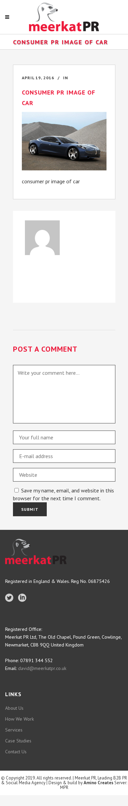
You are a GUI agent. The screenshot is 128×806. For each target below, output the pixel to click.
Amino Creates (98, 783)
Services (14, 730)
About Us (14, 708)
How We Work (19, 719)
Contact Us (16, 752)
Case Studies (18, 741)
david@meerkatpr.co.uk (41, 668)
